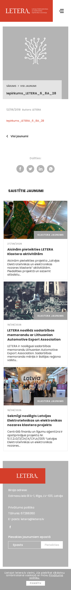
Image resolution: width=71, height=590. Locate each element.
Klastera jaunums (51, 234)
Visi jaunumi (28, 86)
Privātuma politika (21, 507)
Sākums (11, 86)
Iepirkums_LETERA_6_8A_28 (25, 121)
